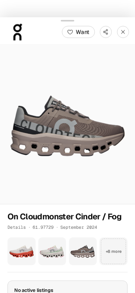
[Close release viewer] (123, 32)
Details (17, 227)
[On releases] (17, 31)
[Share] (106, 32)
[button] (67, 124)
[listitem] (22, 251)
